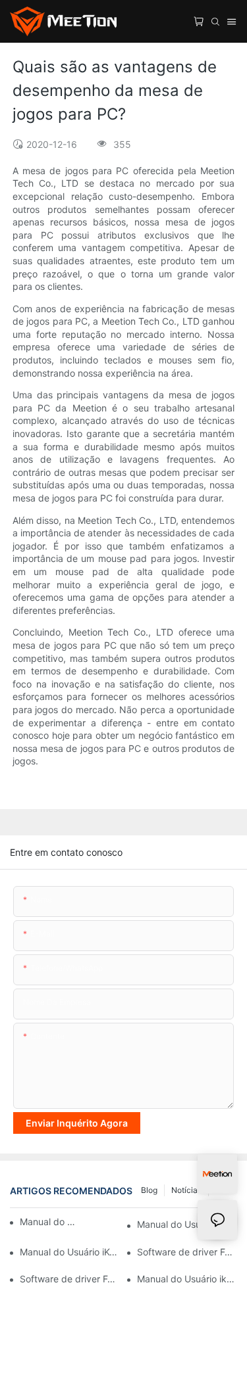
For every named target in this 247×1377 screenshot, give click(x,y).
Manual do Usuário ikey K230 (187, 1278)
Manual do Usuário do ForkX (47, 1221)
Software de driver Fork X (187, 1251)
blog (149, 1190)
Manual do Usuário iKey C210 (70, 1251)
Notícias (186, 1190)
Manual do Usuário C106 (187, 1224)
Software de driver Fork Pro (70, 1278)
